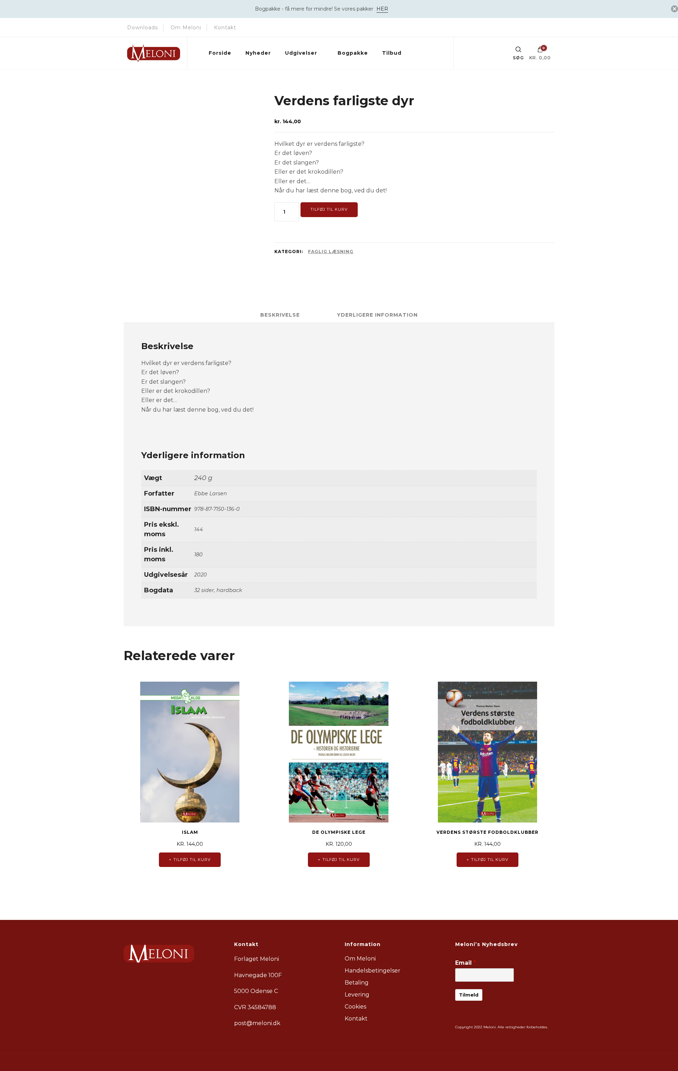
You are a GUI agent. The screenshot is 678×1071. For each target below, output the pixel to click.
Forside (220, 53)
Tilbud (392, 53)
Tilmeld (468, 995)
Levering (357, 994)
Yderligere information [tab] (377, 315)
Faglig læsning (330, 251)
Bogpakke (353, 53)
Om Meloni (186, 27)
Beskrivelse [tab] (280, 315)
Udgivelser (301, 53)
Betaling (357, 982)
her (382, 9)
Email (465, 962)
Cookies (355, 1006)
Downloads (142, 27)
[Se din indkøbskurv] (540, 51)
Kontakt (225, 27)
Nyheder (258, 53)
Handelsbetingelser (372, 970)
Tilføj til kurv (329, 209)
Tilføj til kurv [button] (192, 859)
